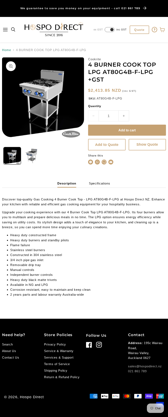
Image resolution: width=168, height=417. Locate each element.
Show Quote (147, 144)
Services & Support (59, 357)
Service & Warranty (59, 351)
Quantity (94, 106)
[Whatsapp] (97, 162)
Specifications (99, 183)
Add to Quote (106, 145)
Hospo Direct (32, 397)
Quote (139, 29)
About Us (9, 351)
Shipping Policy (55, 370)
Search (7, 344)
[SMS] (104, 162)
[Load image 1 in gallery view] (12, 155)
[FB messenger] (90, 162)
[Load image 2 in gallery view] (32, 155)
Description (66, 183)
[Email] (110, 162)
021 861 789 (137, 371)
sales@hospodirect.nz (145, 366)
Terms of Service (57, 364)
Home (6, 50)
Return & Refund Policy (62, 377)
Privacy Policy (55, 344)
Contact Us (10, 357)
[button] (5, 29)
